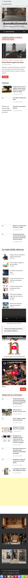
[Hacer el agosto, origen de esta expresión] (7, 418)
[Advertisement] (14, 492)
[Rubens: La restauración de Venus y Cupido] (7, 225)
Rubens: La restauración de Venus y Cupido (19, 226)
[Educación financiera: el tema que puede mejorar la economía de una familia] (7, 448)
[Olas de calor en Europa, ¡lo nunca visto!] (7, 410)
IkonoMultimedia (15, 23)
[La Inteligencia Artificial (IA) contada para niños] (7, 469)
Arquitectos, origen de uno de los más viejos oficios (19, 461)
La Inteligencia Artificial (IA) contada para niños (19, 469)
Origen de (11, 60)
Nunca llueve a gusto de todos (12, 62)
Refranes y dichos (18, 60)
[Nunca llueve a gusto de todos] (14, 50)
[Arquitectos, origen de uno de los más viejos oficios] (7, 459)
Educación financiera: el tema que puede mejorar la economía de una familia (19, 451)
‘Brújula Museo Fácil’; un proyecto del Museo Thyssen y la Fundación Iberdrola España (19, 236)
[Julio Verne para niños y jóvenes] (7, 106)
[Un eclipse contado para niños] (7, 98)
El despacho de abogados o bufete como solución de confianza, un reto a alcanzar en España (18, 439)
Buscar (4, 386)
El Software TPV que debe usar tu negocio (18, 427)
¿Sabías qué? (5, 60)
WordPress (11, 573)
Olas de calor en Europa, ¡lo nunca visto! (19, 410)
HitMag (17, 573)
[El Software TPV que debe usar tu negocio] (7, 427)
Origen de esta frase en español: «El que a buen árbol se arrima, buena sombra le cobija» (19, 89)
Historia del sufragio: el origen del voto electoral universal (16, 296)
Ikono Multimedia (7, 64)
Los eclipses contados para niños (14, 323)
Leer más (4, 76)
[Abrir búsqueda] (24, 31)
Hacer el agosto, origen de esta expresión (19, 419)
